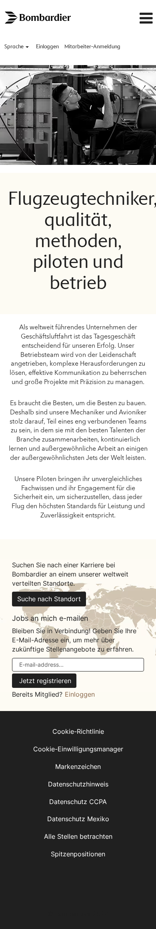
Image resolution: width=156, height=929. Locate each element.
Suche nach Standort (49, 599)
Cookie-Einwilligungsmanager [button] (78, 749)
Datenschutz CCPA (78, 802)
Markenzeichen (78, 767)
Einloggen (47, 47)
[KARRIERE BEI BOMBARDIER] (38, 18)
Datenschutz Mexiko (78, 819)
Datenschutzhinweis (78, 784)
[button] (135, 18)
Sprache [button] (14, 47)
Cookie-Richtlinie (78, 731)
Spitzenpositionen (78, 854)
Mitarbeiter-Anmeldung (92, 47)
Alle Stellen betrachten (78, 836)
